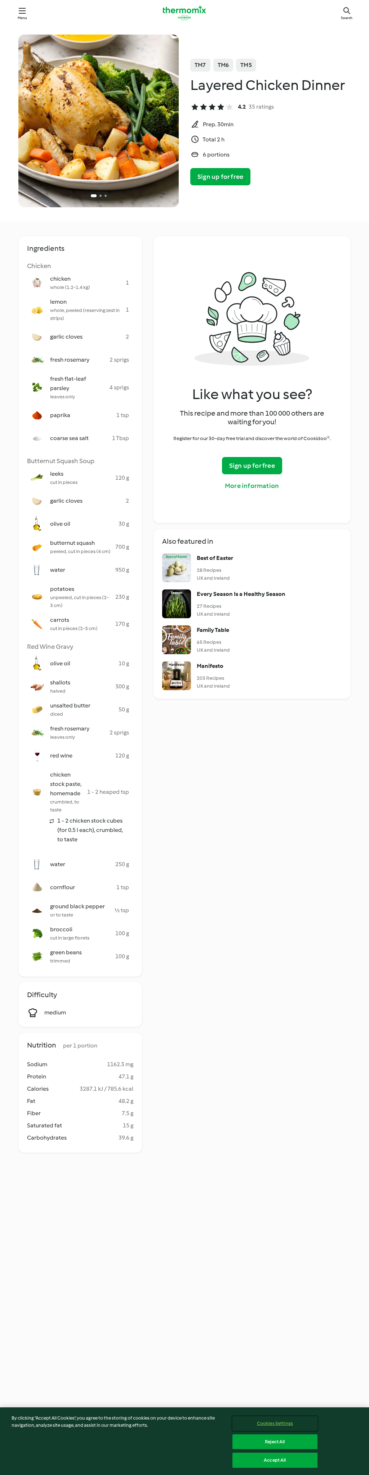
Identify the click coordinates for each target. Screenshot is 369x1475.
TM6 (223, 65)
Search (346, 17)
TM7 (200, 65)
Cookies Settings (275, 1423)
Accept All (275, 1460)
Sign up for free (220, 177)
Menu (22, 17)
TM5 (246, 65)
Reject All (275, 1441)
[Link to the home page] (184, 13)
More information (252, 486)
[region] (184, 1441)
